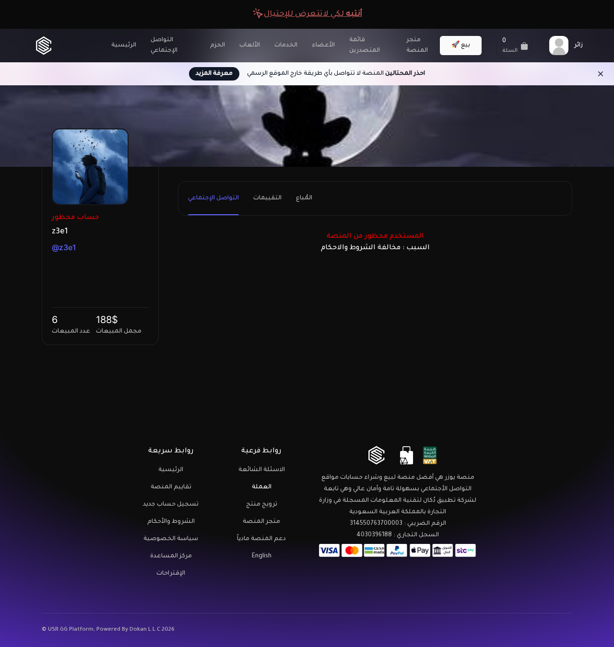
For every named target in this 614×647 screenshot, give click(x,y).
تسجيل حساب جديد (171, 504)
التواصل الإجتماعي (164, 45)
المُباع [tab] (304, 198)
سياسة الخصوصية (170, 539)
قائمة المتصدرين (364, 45)
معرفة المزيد (214, 73)
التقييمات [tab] (267, 198)
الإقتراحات (170, 573)
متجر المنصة (417, 45)
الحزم (217, 45)
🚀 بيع (460, 45)
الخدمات (285, 45)
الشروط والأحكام (171, 522)
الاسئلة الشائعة (261, 470)
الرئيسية (123, 45)
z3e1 (60, 232)
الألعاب (249, 45)
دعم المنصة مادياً (261, 539)
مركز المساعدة (171, 556)
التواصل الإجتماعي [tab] (213, 198)
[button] (513, 45)
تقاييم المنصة (171, 487)
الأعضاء (323, 45)
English (262, 556)
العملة (262, 487)
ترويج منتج (261, 504)
